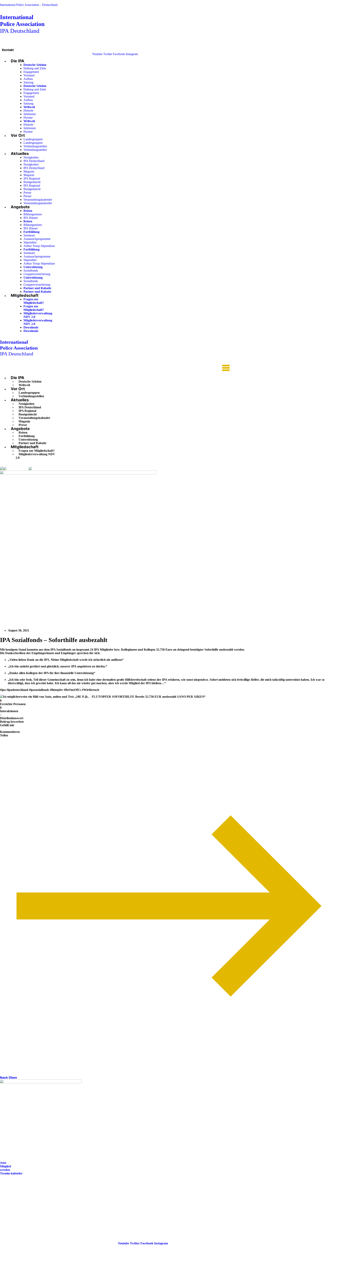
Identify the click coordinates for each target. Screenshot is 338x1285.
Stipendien (30, 242)
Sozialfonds (30, 270)
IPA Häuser (30, 217)
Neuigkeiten (31, 157)
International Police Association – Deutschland (29, 4)
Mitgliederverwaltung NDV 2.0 (35, 455)
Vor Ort (18, 135)
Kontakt (8, 50)
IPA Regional (31, 178)
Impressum (7, 1206)
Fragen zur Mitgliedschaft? (33, 301)
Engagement (31, 71)
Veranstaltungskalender (37, 199)
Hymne (28, 117)
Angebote (20, 207)
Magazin (28, 171)
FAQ (3, 1200)
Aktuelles (20, 153)
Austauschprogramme (36, 239)
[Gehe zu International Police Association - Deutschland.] (1, 468)
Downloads (30, 327)
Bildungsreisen (32, 214)
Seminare (29, 235)
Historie (28, 110)
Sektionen (29, 114)
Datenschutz (8, 1211)
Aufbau (28, 78)
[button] (115, 368)
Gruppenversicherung (36, 274)
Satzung (28, 82)
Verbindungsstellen (35, 146)
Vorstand (28, 75)
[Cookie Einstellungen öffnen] (29, 1283)
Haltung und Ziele (34, 68)
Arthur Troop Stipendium (39, 246)
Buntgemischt (31, 182)
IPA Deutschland (22, 24)
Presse (27, 192)
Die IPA (17, 61)
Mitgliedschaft (25, 295)
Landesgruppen (33, 139)
